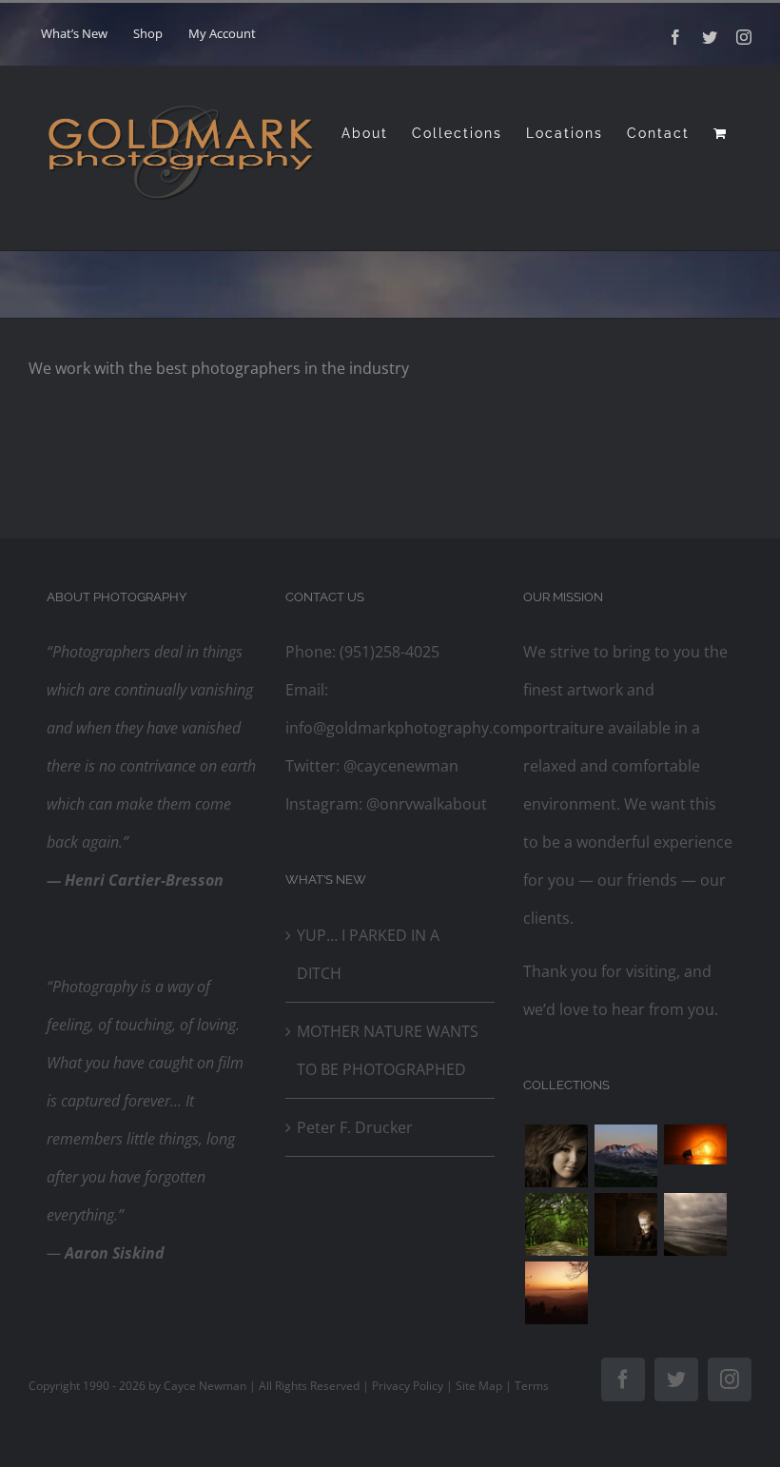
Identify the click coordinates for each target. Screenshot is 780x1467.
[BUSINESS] (695, 1144)
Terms (532, 1386)
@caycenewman (399, 765)
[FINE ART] (556, 1293)
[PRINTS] (625, 1224)
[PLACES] (625, 1156)
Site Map (479, 1386)
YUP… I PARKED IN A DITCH (368, 954)
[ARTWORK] (556, 1224)
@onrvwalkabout (424, 803)
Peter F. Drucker (355, 1127)
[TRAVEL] (695, 1224)
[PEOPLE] (556, 1156)
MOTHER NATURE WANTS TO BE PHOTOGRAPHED (387, 1050)
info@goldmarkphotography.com (404, 727)
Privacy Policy (407, 1386)
